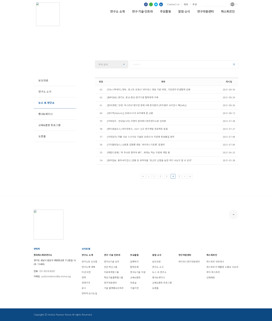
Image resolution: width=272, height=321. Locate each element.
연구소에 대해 (88, 266)
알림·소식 (184, 11)
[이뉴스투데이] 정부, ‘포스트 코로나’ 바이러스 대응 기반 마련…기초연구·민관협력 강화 (148, 89)
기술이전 (134, 288)
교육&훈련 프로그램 (49, 125)
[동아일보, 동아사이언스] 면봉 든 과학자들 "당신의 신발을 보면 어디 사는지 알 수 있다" (149, 160)
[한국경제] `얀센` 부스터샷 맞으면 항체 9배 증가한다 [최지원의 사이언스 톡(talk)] (147, 105)
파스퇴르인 (228, 11)
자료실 (133, 282)
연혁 (84, 277)
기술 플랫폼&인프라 (114, 288)
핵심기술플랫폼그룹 (113, 277)
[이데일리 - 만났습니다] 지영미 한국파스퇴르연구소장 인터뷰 (136, 120)
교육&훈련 (135, 277)
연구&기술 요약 (111, 261)
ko (232, 4)
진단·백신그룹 (110, 266)
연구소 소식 (44, 91)
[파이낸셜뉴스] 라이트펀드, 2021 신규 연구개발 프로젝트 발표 (137, 128)
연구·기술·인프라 (142, 11)
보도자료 (43, 80)
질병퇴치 (134, 261)
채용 (186, 4)
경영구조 (86, 282)
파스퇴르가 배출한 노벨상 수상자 (222, 266)
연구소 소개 (117, 11)
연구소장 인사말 (89, 261)
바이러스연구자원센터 (189, 261)
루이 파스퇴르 (213, 272)
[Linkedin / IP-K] (161, 4)
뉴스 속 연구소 (46, 103)
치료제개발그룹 (111, 272)
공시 (84, 288)
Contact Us (173, 4)
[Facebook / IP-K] (146, 4)
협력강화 (134, 266)
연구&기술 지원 (137, 272)
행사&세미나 (45, 114)
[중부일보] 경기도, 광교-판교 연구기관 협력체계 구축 (132, 97)
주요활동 (165, 11)
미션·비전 (86, 272)
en (236, 4)
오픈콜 (42, 136)
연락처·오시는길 (89, 293)
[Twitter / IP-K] (156, 4)
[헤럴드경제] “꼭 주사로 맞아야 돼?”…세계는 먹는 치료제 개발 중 (138, 152)
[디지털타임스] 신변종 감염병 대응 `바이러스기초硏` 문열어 (136, 144)
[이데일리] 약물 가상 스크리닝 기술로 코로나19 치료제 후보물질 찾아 (140, 136)
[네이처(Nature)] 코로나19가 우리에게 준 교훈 (130, 113)
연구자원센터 (205, 11)
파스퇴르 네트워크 (215, 261)
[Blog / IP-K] (151, 4)
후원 (195, 4)
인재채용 (211, 277)
